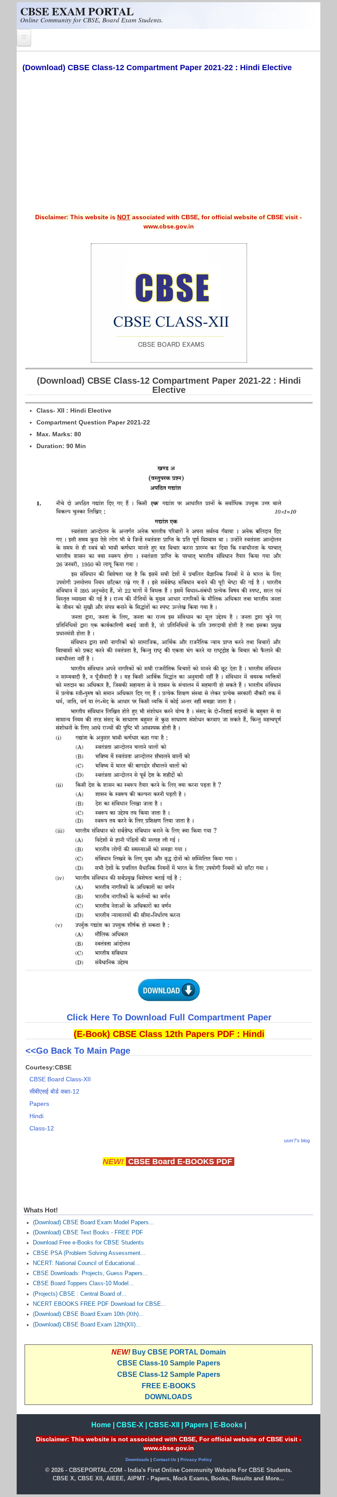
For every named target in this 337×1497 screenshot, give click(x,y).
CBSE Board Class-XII (60, 1079)
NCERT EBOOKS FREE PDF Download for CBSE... (99, 1304)
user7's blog (297, 1140)
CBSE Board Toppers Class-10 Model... (83, 1283)
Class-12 (41, 1128)
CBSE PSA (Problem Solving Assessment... (89, 1253)
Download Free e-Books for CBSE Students (88, 1243)
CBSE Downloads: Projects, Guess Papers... (90, 1273)
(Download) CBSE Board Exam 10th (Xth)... (88, 1314)
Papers (39, 1103)
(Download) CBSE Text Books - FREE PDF (88, 1233)
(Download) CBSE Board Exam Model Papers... (93, 1222)
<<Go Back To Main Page (79, 1050)
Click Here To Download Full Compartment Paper (169, 1017)
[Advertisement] (168, 148)
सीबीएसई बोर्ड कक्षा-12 (54, 1091)
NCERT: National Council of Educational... (86, 1263)
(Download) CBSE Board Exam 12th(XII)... (87, 1325)
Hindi (36, 1115)
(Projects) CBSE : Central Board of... (80, 1294)
